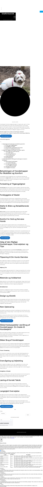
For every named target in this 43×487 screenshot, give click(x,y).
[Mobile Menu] (41, 12)
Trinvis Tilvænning (11, 162)
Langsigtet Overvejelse (10, 167)
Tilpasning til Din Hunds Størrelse (12, 151)
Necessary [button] (1, 449)
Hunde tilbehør (3, 83)
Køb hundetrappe (5, 237)
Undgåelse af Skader (12, 165)
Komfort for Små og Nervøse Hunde (13, 148)
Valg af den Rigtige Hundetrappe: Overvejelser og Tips (14, 150)
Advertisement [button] (2, 479)
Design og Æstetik (9, 156)
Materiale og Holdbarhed (11, 153)
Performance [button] (2, 472)
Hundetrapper (3, 187)
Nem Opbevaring (9, 157)
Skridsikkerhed (11, 155)
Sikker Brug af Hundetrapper (11, 161)
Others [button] (1, 483)
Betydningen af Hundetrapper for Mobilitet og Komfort (14, 143)
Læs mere (12, 437)
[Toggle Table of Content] (1, 141)
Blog (42, 9)
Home (41, 7)
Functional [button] (2, 468)
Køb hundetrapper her (6, 136)
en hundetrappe (18, 249)
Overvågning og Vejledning (11, 163)
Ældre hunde (2, 211)
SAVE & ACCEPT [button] (3, 486)
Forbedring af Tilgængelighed (11, 145)
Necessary (3, 450)
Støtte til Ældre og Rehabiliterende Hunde (14, 147)
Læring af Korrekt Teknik (11, 166)
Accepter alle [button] (9, 437)
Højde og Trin (10, 152)
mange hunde (8, 177)
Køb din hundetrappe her (6, 320)
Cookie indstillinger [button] (3, 437)
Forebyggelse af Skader (10, 146)
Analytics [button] (1, 475)
